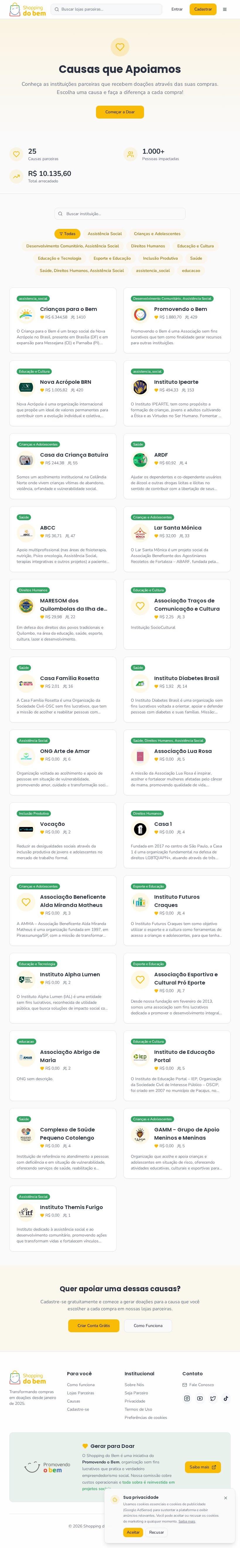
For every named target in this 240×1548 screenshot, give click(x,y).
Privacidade (135, 1401)
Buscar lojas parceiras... (82, 9)
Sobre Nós (134, 1385)
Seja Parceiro (136, 1393)
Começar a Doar (120, 112)
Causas (73, 1401)
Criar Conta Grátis (94, 1325)
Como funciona (81, 1385)
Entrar (177, 9)
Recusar (156, 1532)
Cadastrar (203, 9)
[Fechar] (225, 1497)
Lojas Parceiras (80, 1393)
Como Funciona (148, 1325)
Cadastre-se (78, 1409)
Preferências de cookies (146, 1417)
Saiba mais (187, 1521)
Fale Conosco (201, 1385)
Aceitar (133, 1532)
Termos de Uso (138, 1409)
